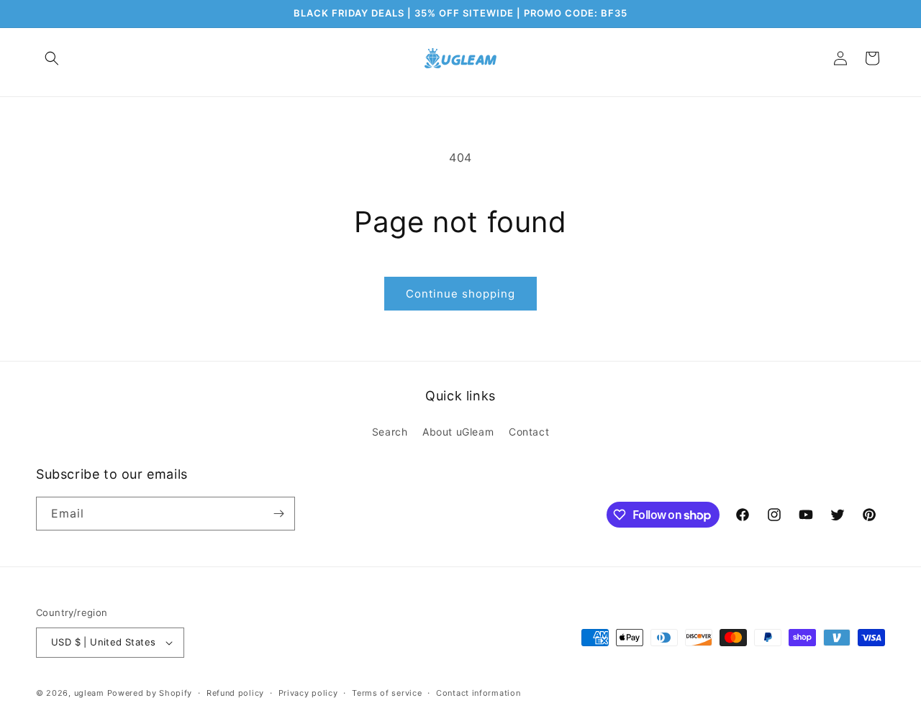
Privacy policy (308, 693)
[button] (52, 58)
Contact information (478, 693)
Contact (529, 432)
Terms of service (387, 693)
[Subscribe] (278, 513)
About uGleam (458, 432)
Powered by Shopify (150, 693)
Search (390, 432)
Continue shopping (460, 293)
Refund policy (235, 693)
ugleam (89, 693)
